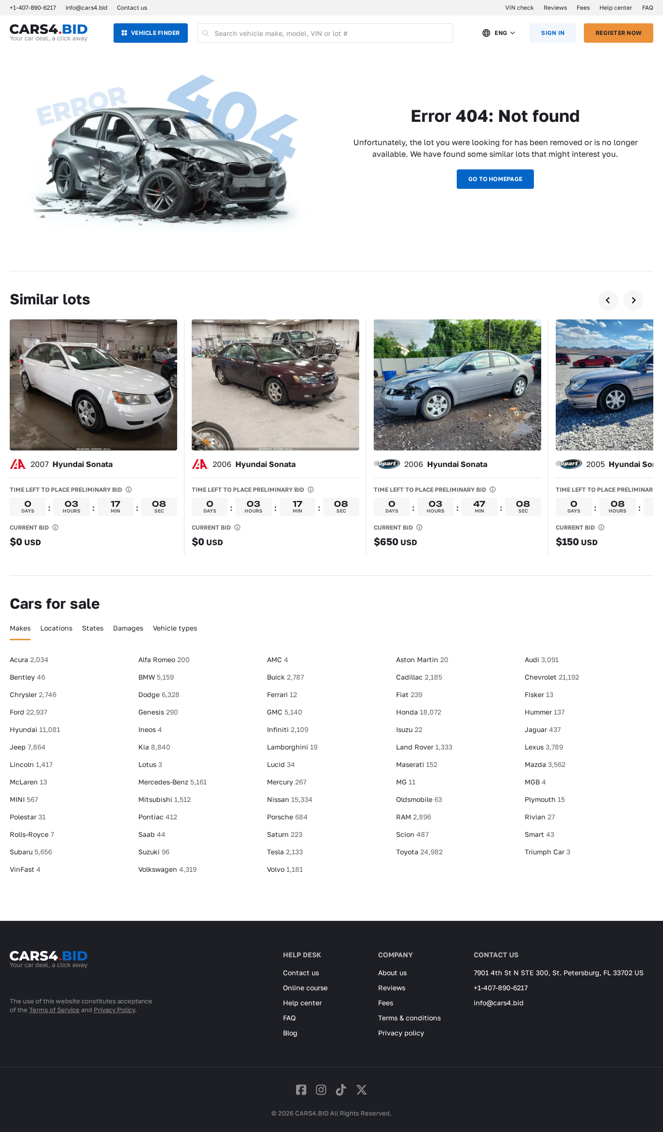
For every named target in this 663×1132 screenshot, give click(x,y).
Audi (542, 659)
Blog (290, 1033)
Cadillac (419, 677)
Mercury (286, 782)
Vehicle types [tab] (175, 628)
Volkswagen (167, 869)
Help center (615, 7)
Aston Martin (422, 659)
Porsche (287, 817)
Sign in (552, 32)
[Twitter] (361, 1089)
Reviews (555, 7)
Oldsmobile (419, 799)
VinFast (25, 869)
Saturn (284, 834)
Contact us (132, 7)
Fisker (539, 694)
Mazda (545, 764)
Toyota (419, 852)
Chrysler (33, 694)
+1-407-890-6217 (501, 987)
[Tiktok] (341, 1089)
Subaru (31, 852)
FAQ (647, 7)
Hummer (544, 712)
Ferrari (282, 694)
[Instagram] (321, 1089)
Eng (501, 32)
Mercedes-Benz (172, 782)
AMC (277, 659)
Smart (539, 834)
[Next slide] (633, 300)
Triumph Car (547, 852)
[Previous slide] (608, 300)
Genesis (158, 712)
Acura (29, 659)
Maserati (416, 764)
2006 (254, 464)
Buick (285, 677)
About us (392, 972)
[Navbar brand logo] (48, 33)
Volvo (285, 869)
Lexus (544, 747)
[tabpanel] (331, 768)
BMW (156, 677)
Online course (305, 987)
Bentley (27, 677)
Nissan (290, 799)
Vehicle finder (155, 32)
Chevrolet (552, 677)
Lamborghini (292, 747)
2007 (72, 464)
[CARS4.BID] (48, 972)
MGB (535, 782)
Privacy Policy (114, 1010)
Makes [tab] (20, 628)
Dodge (159, 694)
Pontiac (157, 817)
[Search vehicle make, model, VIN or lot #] (206, 33)
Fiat (409, 694)
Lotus (150, 764)
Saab (152, 834)
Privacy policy (401, 1033)
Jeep (28, 747)
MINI (24, 799)
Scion (412, 834)
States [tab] (92, 628)
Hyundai (35, 729)
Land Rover (424, 747)
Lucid (281, 764)
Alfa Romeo (164, 659)
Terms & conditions (409, 1018)
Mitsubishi (164, 799)
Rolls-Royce (32, 834)
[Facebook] (301, 1089)
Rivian (540, 817)
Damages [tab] (128, 628)
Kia (154, 747)
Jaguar (543, 729)
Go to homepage (495, 179)
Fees (583, 7)
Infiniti (287, 729)
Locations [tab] (56, 628)
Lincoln (31, 764)
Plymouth (545, 799)
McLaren (28, 782)
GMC (284, 712)
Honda (418, 712)
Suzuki (153, 852)
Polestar (28, 817)
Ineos (150, 729)
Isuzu (409, 729)
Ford (28, 712)
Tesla (285, 852)
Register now (619, 32)
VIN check (519, 7)
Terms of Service (54, 1010)
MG (405, 782)
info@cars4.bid (86, 7)
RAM (413, 817)
